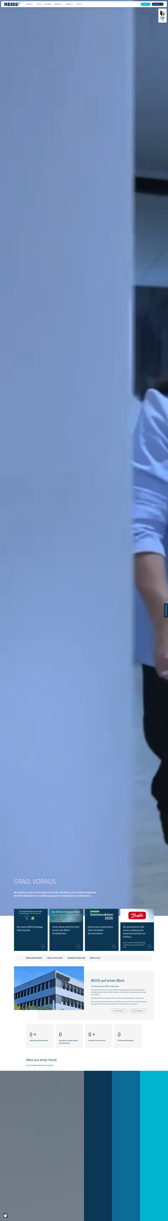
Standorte (58, 4)
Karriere (79, 4)
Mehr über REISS (118, 1011)
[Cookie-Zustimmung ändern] (6, 1215)
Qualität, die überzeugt (76, 958)
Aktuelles (68, 4)
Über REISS (48, 4)
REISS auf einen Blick (34, 958)
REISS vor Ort (95, 958)
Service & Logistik (137, 1011)
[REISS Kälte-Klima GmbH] (12, 4)
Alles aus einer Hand (55, 958)
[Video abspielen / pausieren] (84, 461)
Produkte (28, 4)
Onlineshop (156, 4)
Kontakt (144, 4)
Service (39, 4)
